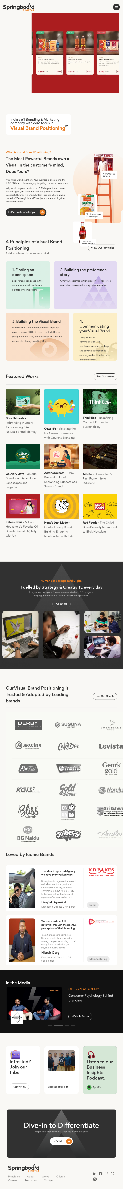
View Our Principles (102, 247)
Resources (31, 1180)
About (30, 1176)
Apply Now (19, 1086)
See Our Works (105, 376)
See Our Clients (105, 696)
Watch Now (80, 1016)
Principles (14, 1176)
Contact (49, 1180)
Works (45, 1176)
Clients (60, 1176)
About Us (61, 604)
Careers (12, 1180)
